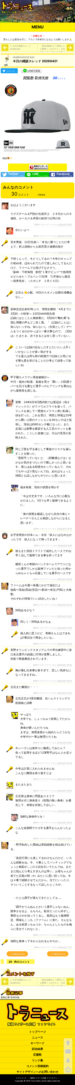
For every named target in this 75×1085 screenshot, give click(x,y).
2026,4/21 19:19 (64, 236)
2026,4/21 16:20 (64, 822)
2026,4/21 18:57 (64, 838)
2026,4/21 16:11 (65, 811)
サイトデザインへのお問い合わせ (37, 1071)
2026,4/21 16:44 (64, 935)
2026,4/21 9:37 (65, 482)
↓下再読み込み (58, 954)
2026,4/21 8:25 (65, 252)
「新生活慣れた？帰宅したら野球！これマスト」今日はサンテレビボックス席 (52, 49)
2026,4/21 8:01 (65, 224)
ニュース (37, 1037)
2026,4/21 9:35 (65, 443)
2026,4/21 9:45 (65, 545)
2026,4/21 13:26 (64, 628)
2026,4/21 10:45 (64, 303)
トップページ (37, 1031)
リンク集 (37, 1060)
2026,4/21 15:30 (64, 709)
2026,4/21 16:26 (64, 644)
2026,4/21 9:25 (65, 397)
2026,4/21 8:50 (65, 342)
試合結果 (37, 1049)
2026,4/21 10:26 (64, 579)
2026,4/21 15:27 (64, 693)
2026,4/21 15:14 (64, 529)
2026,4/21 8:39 (65, 287)
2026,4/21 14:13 (64, 371)
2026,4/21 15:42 (64, 742)
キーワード (37, 1043)
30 (59, 78)
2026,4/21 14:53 (64, 681)
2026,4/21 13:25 (64, 616)
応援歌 (37, 1054)
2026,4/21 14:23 (64, 665)
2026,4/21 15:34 (64, 763)
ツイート (11, 71)
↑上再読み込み (17, 954)
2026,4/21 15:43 (64, 779)
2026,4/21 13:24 (64, 605)
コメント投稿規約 (37, 1066)
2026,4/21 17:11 (65, 947)
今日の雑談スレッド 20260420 (20, 47)
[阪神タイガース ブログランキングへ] (38, 166)
